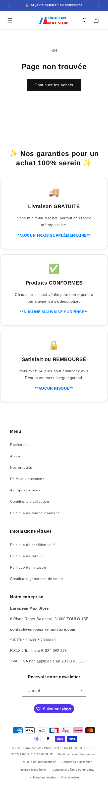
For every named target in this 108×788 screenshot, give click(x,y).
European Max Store (37, 748)
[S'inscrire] (80, 691)
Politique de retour (26, 556)
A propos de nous (25, 490)
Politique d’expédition (33, 769)
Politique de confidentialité (33, 545)
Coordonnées (70, 777)
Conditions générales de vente (36, 579)
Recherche (19, 445)
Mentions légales (44, 777)
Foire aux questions (27, 479)
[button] (10, 20)
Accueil (16, 456)
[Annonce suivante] (98, 5)
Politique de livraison (28, 567)
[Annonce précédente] (9, 5)
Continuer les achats (54, 85)
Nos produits (21, 467)
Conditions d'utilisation (29, 501)
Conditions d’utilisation (77, 761)
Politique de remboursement (34, 513)
